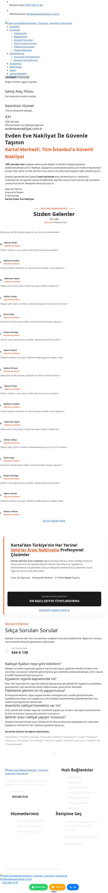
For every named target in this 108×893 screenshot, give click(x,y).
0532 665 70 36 (20, 796)
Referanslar (16, 66)
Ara (74, 887)
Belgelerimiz (20, 36)
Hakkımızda (20, 33)
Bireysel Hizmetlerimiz (26, 60)
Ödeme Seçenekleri (24, 46)
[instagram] (8, 19)
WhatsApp (40, 887)
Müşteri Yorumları (23, 40)
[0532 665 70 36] (34, 5)
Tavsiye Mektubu (23, 50)
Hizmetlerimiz (17, 53)
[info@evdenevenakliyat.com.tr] (42, 14)
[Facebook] (6, 19)
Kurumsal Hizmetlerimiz (27, 56)
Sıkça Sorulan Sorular (25, 43)
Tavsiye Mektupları (78, 802)
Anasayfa (14, 26)
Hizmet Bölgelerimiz (28, 831)
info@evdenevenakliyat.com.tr (81, 836)
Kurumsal (15, 29)
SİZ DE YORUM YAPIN (54, 521)
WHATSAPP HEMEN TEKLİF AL (54, 610)
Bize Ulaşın (74, 808)
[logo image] (33, 875)
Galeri (13, 70)
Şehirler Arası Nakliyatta (35, 549)
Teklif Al (59, 887)
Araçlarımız (16, 63)
